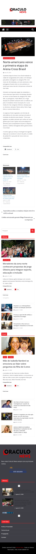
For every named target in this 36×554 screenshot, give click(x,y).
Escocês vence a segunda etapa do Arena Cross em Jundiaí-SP (8, 177)
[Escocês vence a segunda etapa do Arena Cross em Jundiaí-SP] (9, 170)
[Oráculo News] (3, 30)
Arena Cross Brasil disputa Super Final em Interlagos (23, 176)
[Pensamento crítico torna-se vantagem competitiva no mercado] (6, 326)
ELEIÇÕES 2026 (7, 260)
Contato (3, 537)
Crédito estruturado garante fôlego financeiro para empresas (17, 218)
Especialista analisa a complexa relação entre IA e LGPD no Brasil (19, 212)
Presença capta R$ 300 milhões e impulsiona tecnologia (23, 315)
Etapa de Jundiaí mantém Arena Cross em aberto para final (9, 196)
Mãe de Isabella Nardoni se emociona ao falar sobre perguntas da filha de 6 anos (16, 363)
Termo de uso (5, 530)
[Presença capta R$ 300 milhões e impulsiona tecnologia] (6, 317)
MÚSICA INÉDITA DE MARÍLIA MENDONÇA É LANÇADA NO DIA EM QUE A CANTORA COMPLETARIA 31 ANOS (23, 429)
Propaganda (4, 534)
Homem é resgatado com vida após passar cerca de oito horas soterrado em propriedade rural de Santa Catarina (23, 417)
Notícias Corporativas (9, 58)
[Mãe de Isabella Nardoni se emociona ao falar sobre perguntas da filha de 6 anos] (18, 346)
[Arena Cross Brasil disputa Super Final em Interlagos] (23, 170)
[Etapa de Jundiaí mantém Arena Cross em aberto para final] (9, 190)
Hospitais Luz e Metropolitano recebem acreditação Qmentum (22, 306)
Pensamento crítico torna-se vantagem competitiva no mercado (23, 324)
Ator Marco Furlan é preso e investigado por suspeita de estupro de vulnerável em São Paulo (22, 404)
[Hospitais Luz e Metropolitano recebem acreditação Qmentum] (6, 308)
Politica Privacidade (7, 526)
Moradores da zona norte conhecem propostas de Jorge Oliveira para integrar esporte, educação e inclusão (17, 268)
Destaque (10, 357)
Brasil (5, 357)
